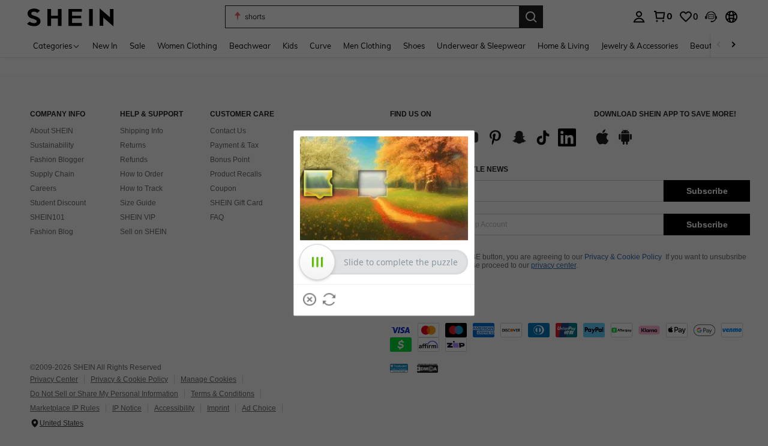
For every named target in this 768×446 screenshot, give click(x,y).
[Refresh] (329, 299)
